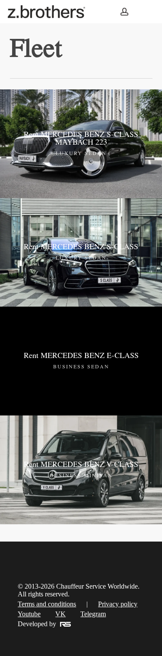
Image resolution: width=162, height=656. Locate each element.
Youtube (29, 614)
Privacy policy (117, 604)
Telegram (93, 614)
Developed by (37, 623)
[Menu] (144, 12)
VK (60, 614)
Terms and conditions (47, 604)
